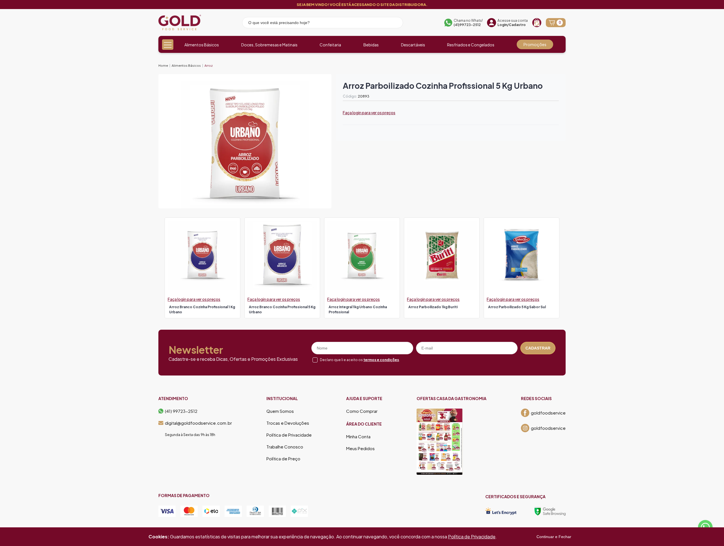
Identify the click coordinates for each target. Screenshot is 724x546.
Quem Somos (280, 411)
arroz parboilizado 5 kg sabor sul (517, 307)
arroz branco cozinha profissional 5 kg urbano (282, 309)
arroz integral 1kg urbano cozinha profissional (358, 309)
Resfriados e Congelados (470, 44)
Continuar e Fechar (553, 536)
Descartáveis (413, 44)
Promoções (534, 44)
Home (163, 65)
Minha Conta (358, 436)
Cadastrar (537, 348)
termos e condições (381, 360)
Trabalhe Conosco (284, 446)
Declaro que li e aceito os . (360, 360)
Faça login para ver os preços (369, 112)
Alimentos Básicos (201, 44)
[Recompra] (536, 22)
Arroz (208, 65)
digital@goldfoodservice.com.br (198, 423)
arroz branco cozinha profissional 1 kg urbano (202, 309)
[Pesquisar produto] (394, 23)
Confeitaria (330, 44)
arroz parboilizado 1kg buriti (433, 307)
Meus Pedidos (360, 448)
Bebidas (371, 44)
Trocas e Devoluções (287, 423)
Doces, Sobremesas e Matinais (269, 44)
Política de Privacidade (289, 434)
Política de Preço (283, 458)
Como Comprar (362, 411)
